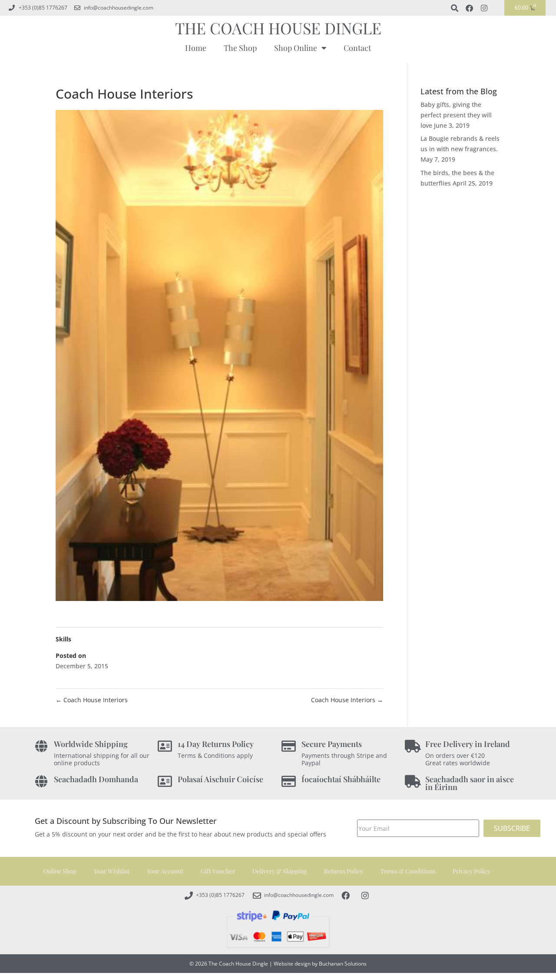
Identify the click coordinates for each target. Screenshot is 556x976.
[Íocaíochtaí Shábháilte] (288, 781)
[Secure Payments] (288, 746)
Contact (357, 48)
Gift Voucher (218, 871)
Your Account (165, 871)
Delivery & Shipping (279, 871)
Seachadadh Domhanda (96, 779)
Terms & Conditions (408, 871)
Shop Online (295, 48)
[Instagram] (484, 7)
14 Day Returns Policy (216, 744)
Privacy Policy (471, 871)
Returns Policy (343, 871)
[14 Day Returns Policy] (165, 746)
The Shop (240, 48)
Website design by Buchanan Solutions (320, 963)
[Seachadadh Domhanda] (41, 781)
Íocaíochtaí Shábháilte (341, 779)
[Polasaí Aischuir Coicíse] (165, 781)
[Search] (454, 7)
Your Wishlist (111, 871)
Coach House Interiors (92, 700)
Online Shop (59, 871)
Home (195, 48)
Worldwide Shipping (91, 744)
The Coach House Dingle (278, 27)
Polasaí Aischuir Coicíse (220, 779)
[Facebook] (469, 7)
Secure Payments (331, 744)
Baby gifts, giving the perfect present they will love (456, 114)
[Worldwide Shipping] (41, 746)
